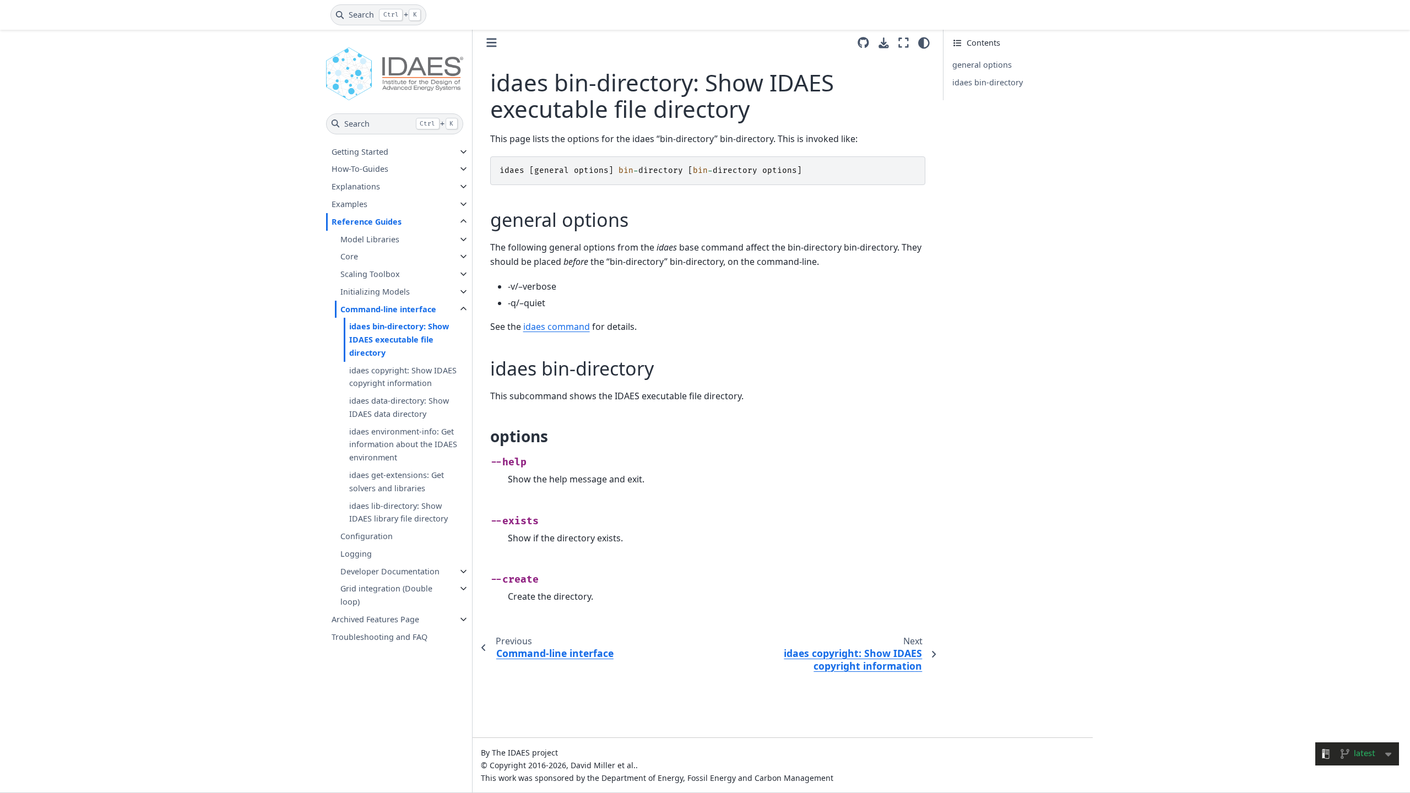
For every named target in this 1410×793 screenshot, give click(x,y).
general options (982, 64)
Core (349, 256)
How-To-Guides (360, 169)
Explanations (356, 186)
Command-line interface (388, 309)
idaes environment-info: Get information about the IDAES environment (403, 444)
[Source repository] (863, 43)
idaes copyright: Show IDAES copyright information (403, 377)
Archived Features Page (375, 619)
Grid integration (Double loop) (386, 595)
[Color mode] (924, 43)
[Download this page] (884, 43)
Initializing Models (375, 291)
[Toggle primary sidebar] (491, 42)
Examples (349, 204)
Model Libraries (369, 239)
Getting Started (360, 151)
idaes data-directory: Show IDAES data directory (399, 407)
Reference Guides (367, 221)
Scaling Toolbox (370, 274)
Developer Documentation (390, 571)
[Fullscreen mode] (903, 43)
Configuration (366, 536)
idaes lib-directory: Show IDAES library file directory (398, 512)
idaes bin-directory (987, 82)
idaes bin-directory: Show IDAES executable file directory (399, 339)
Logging (356, 553)
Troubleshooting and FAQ (379, 637)
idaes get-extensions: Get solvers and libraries (396, 481)
